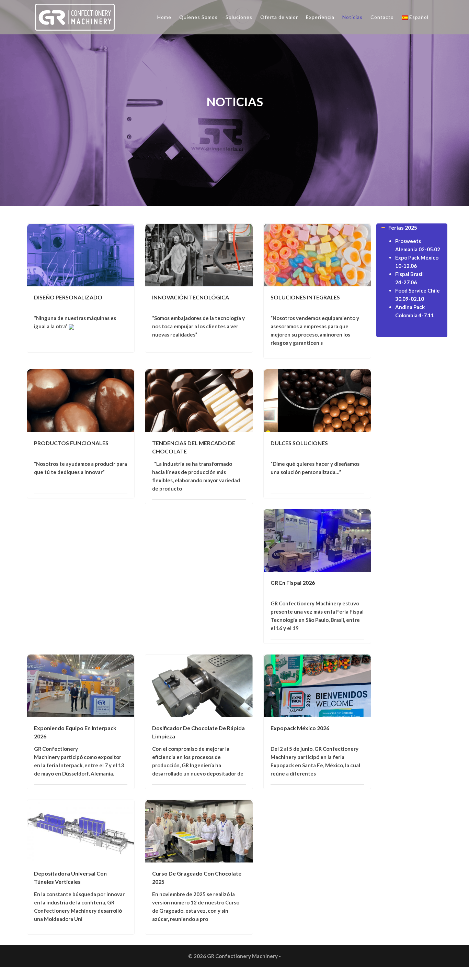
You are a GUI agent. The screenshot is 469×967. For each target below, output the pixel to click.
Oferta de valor (279, 17)
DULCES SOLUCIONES (299, 443)
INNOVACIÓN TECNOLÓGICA (190, 297)
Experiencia (320, 17)
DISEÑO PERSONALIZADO (68, 297)
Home (164, 17)
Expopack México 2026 (300, 728)
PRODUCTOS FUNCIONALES (71, 443)
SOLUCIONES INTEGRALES (305, 297)
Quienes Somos (198, 17)
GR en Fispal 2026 (293, 582)
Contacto (382, 17)
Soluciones (239, 17)
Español (418, 17)
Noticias (352, 17)
